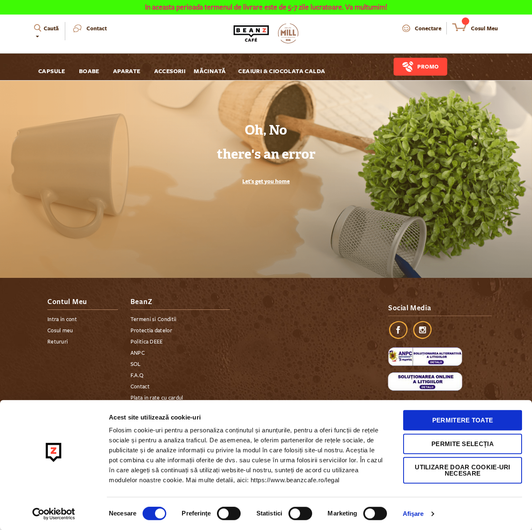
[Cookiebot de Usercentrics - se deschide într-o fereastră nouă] (53, 514)
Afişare (413, 513)
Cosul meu (60, 330)
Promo (428, 66)
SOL (136, 364)
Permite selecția (462, 443)
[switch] (229, 514)
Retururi (57, 342)
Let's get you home (266, 181)
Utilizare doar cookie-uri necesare (462, 470)
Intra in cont (62, 319)
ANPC (138, 353)
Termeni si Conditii (154, 319)
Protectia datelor (151, 330)
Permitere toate (462, 420)
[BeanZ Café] (266, 33)
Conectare (428, 28)
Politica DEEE (147, 342)
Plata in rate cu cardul (157, 398)
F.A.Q (137, 375)
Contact (96, 28)
